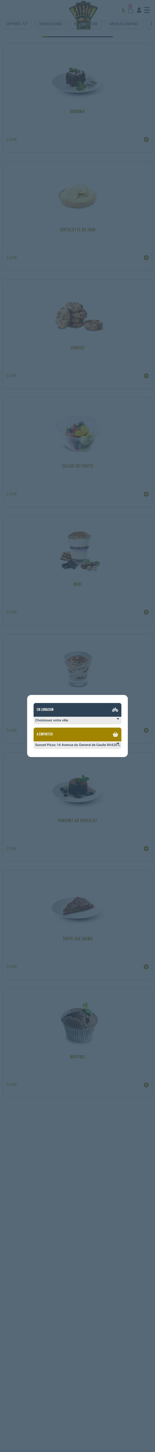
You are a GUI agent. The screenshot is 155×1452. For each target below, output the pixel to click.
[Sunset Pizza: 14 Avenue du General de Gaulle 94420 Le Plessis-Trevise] (77, 745)
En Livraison (45, 709)
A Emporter (45, 734)
